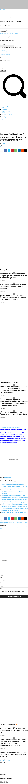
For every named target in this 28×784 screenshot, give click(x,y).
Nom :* (1, 577)
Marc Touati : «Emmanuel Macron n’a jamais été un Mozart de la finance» (13, 286)
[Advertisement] (14, 226)
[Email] (25, 150)
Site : (1, 588)
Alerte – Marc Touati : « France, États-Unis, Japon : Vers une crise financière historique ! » (13, 297)
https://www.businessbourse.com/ (12, 427)
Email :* (2, 582)
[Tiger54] (4, 426)
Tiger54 (4, 143)
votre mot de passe (4, 30)
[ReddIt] (22, 150)
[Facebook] (0, 62)
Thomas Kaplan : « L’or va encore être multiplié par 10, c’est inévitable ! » (14, 731)
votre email (2, 44)
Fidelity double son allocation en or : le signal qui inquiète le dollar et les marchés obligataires (14, 276)
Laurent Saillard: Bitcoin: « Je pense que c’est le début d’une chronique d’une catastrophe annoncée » (14, 491)
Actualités (2, 129)
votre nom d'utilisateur (5, 25)
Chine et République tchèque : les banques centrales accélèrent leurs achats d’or (13, 754)
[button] (14, 99)
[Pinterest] (12, 150)
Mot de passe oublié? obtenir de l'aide (9, 33)
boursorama (7, 477)
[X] (0, 63)
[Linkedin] (19, 150)
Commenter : (3, 572)
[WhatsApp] (15, 150)
